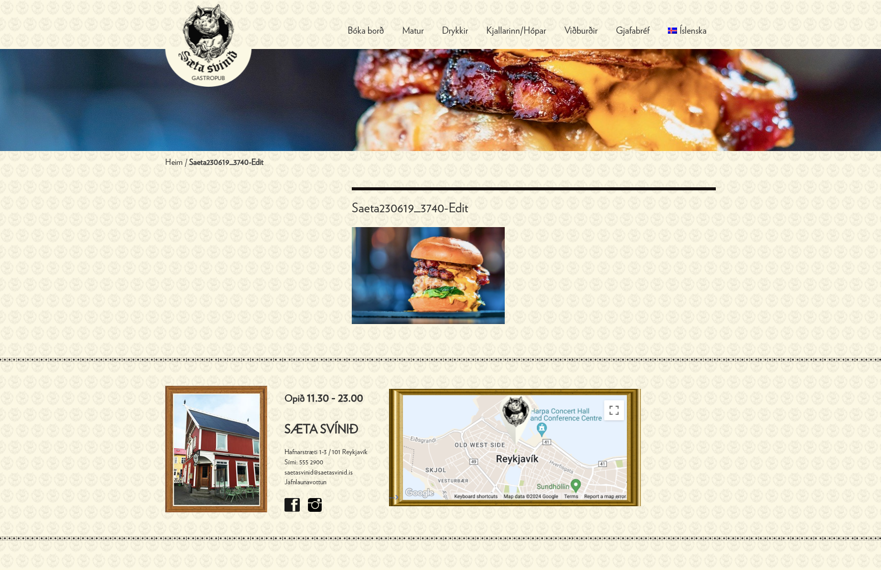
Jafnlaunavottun (305, 482)
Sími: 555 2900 (303, 462)
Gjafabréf (633, 31)
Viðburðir (581, 31)
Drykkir (455, 31)
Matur (413, 31)
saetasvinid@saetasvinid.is (318, 472)
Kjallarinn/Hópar (516, 31)
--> (394, 497)
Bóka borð (366, 31)
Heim (174, 162)
